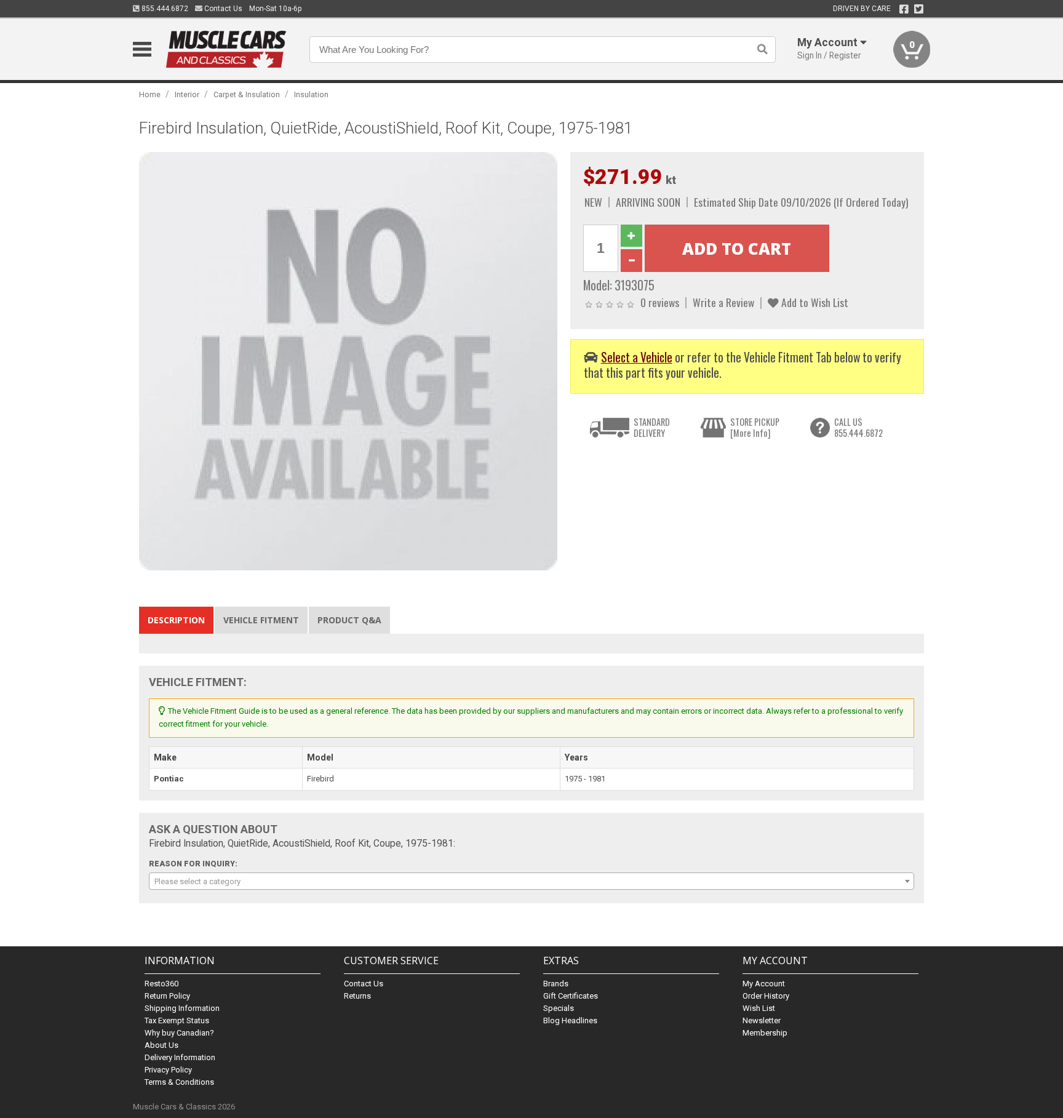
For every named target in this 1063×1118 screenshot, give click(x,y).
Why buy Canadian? (179, 1032)
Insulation (311, 94)
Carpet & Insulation (246, 94)
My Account (764, 983)
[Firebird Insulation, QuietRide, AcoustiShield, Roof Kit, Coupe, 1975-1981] (348, 360)
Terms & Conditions (179, 1082)
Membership (765, 1032)
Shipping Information (182, 1008)
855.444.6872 (164, 8)
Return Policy (167, 995)
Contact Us (222, 8)
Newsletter (762, 1020)
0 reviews (659, 302)
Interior (187, 94)
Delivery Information (180, 1057)
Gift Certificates (570, 995)
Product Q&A (349, 620)
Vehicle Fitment (261, 620)
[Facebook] (904, 9)
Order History (766, 995)
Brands (555, 983)
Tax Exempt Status (177, 1020)
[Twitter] (918, 9)
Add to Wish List (813, 302)
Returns (357, 995)
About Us (161, 1045)
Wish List (759, 1008)
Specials (558, 1008)
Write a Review (723, 302)
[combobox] (531, 881)
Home (150, 94)
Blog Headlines (570, 1020)
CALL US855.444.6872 (858, 427)
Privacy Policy (168, 1069)
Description (176, 620)
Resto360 (161, 983)
